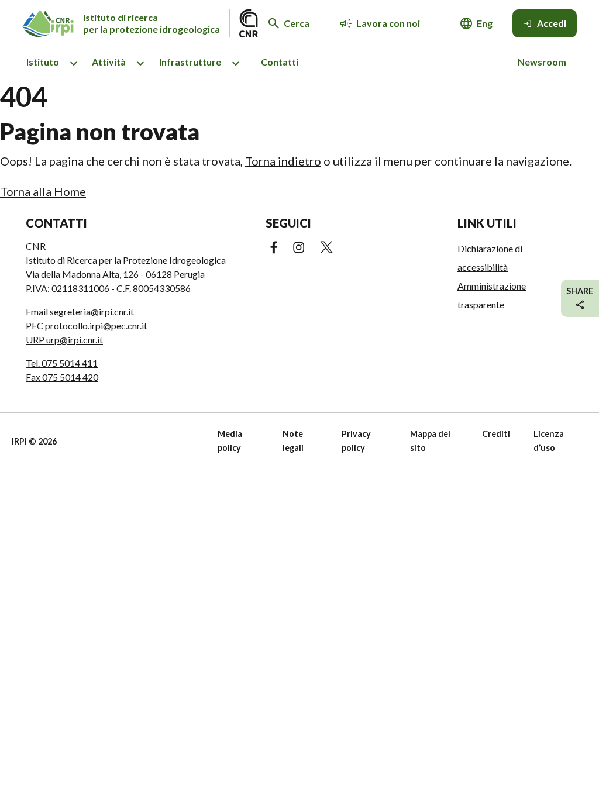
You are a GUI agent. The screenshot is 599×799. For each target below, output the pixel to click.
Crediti (496, 434)
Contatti (279, 61)
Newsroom (542, 61)
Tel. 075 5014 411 (62, 362)
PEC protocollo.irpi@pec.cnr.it (86, 325)
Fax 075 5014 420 (62, 377)
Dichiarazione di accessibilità (489, 258)
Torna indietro (283, 161)
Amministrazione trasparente (491, 295)
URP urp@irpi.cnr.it (64, 339)
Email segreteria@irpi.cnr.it (80, 311)
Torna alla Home (43, 191)
